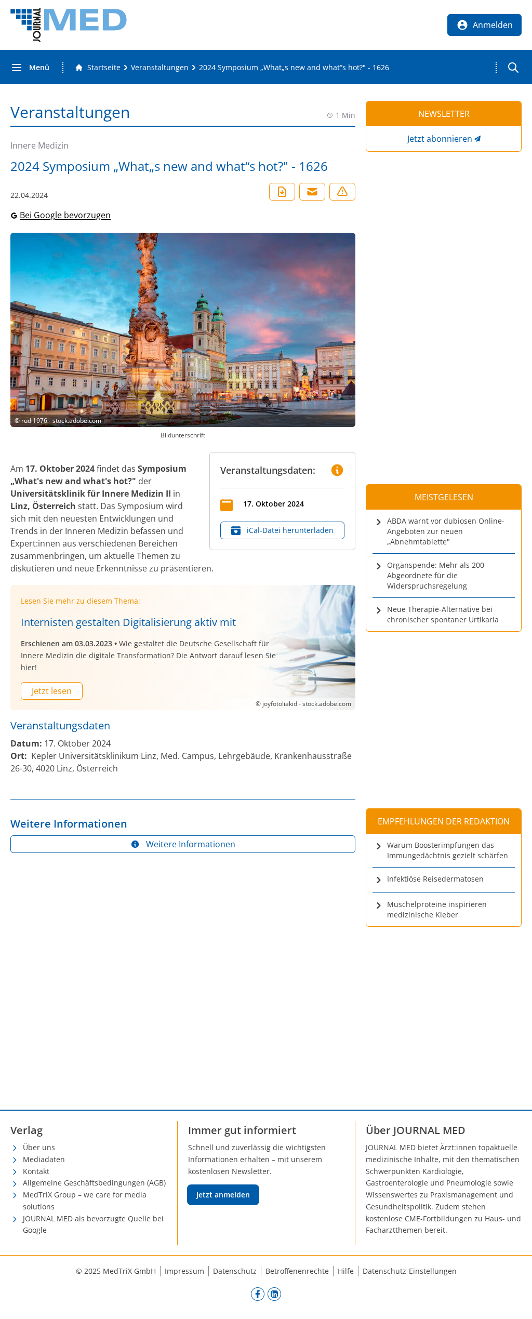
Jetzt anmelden (223, 1195)
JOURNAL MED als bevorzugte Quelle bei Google (93, 1224)
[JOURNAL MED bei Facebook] (257, 1293)
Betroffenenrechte (297, 1271)
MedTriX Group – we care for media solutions (85, 1200)
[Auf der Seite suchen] (513, 67)
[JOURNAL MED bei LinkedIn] (274, 1293)
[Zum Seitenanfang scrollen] (513, 1300)
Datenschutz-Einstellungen (410, 1271)
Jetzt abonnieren (439, 138)
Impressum (184, 1271)
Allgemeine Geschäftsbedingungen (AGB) (94, 1183)
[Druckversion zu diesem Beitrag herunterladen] (282, 192)
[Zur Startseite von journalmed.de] (68, 25)
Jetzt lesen (52, 691)
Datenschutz (235, 1271)
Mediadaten (44, 1159)
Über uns (39, 1147)
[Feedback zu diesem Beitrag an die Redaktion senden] (342, 192)
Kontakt (36, 1171)
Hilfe (346, 1271)
